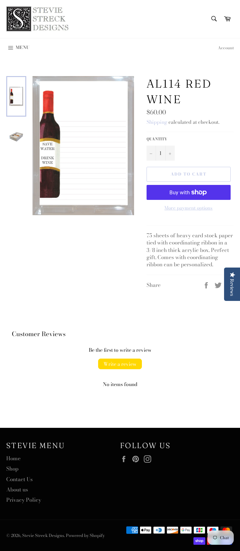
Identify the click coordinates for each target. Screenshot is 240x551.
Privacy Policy (23, 500)
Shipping (157, 122)
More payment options (188, 208)
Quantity (157, 139)
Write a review (120, 364)
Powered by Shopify (85, 535)
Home (13, 458)
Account (226, 48)
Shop (12, 469)
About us (17, 490)
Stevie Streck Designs (43, 535)
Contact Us (19, 479)
